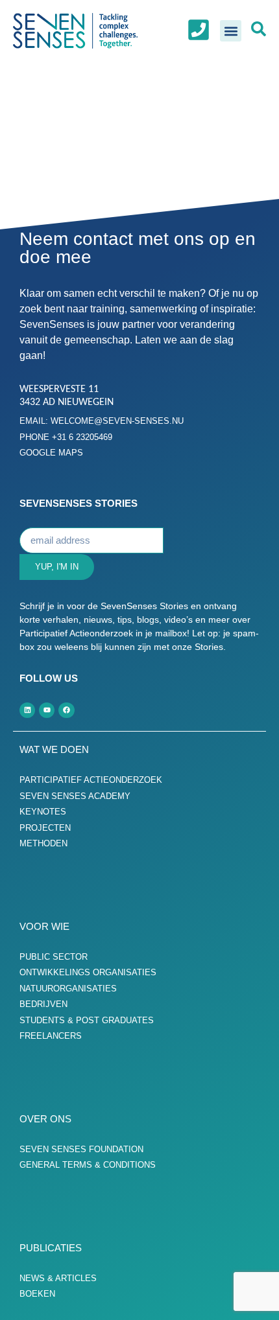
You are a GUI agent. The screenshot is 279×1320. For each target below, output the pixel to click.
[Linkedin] (27, 710)
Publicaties (50, 1247)
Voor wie (44, 926)
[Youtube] (47, 710)
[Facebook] (66, 710)
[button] (230, 30)
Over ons (45, 1118)
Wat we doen (54, 749)
